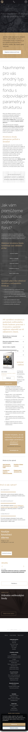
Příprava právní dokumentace (14, 664)
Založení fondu (14, 665)
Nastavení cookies (14, 727)
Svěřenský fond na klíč (14, 660)
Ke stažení (14, 684)
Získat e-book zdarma (8, 613)
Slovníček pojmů (14, 710)
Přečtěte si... (14, 583)
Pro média (14, 647)
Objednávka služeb (14, 680)
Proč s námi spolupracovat (14, 675)
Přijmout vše (14, 724)
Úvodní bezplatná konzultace (14, 656)
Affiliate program (14, 673)
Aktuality (14, 649)
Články (14, 706)
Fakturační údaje (14, 697)
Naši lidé (14, 642)
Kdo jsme (14, 641)
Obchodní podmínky (14, 688)
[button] (3, 566)
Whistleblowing (14, 700)
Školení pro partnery (14, 678)
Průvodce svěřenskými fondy (14, 657)
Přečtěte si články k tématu (18, 465)
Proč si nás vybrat (14, 644)
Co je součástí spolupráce (14, 676)
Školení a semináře (14, 705)
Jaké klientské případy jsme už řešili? (7, 466)
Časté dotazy (14, 708)
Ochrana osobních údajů (14, 686)
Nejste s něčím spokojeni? (14, 698)
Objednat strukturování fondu (11, 52)
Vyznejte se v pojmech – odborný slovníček (7, 472)
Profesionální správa (14, 667)
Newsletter (8, 383)
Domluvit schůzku (6, 553)
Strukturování (14, 662)
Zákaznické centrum (14, 695)
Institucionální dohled (14, 669)
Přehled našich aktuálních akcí (18, 471)
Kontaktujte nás (14, 450)
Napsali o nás (14, 645)
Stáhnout (8, 378)
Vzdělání (14, 659)
